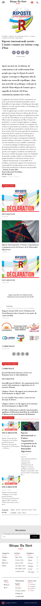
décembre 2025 (20, 566)
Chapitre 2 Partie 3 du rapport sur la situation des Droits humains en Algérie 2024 (19, 392)
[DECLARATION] (20, 201)
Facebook (32, 584)
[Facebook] (14, 52)
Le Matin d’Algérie (13, 176)
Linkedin (32, 588)
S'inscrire (35, 536)
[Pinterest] (23, 52)
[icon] (32, 3)
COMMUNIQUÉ (8, 346)
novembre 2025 (20, 569)
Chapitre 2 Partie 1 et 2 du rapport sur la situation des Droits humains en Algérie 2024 (19, 405)
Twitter (32, 590)
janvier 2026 (19, 563)
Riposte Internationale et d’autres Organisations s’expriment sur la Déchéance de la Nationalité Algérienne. (20, 247)
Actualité (5, 36)
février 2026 (19, 560)
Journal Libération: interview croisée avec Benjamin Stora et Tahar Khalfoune (17, 374)
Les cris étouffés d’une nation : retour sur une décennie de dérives (18, 399)
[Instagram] (29, 586)
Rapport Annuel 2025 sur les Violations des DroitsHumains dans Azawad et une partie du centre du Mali (19, 313)
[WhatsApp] (27, 52)
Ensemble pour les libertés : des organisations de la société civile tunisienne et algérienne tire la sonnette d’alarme (20, 385)
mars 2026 (18, 557)
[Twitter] (18, 52)
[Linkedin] (29, 588)
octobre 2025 (19, 571)
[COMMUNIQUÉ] (20, 333)
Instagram (32, 586)
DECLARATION (8, 214)
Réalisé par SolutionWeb (30, 602)
